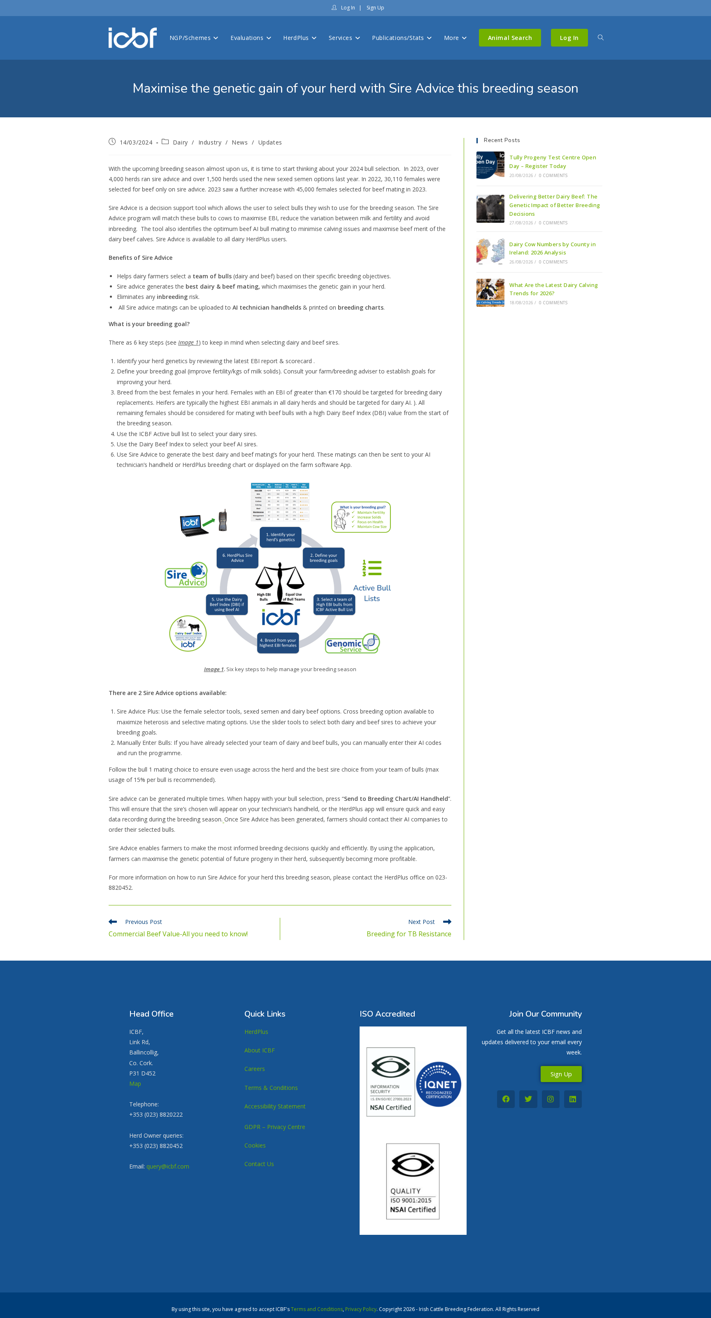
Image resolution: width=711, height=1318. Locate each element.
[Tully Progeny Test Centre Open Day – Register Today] (490, 166)
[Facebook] (506, 1099)
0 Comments (553, 175)
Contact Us (259, 1164)
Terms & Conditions (271, 1088)
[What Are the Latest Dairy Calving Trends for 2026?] (490, 293)
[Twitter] (528, 1099)
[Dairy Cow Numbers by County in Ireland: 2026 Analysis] (490, 252)
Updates (270, 142)
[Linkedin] (573, 1099)
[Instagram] (551, 1099)
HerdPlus (256, 1032)
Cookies (255, 1145)
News (240, 142)
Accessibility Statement (275, 1106)
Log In (347, 7)
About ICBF (259, 1050)
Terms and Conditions (317, 1309)
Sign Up (374, 7)
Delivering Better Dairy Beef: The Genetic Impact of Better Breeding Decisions (554, 205)
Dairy (180, 142)
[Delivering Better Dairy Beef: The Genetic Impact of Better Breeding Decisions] (490, 209)
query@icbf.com (167, 1166)
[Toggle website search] (601, 38)
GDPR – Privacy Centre (274, 1127)
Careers (254, 1069)
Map (135, 1083)
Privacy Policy (360, 1309)
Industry (210, 142)
